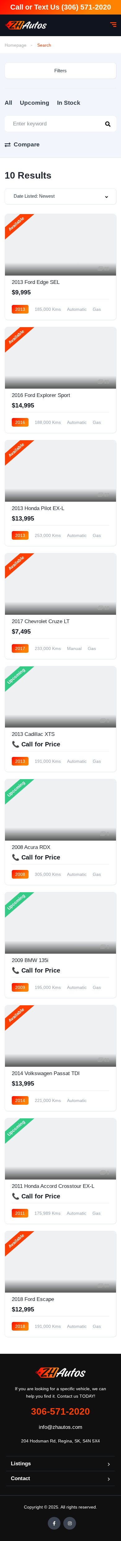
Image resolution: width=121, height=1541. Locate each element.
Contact (20, 1478)
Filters (60, 70)
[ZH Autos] (26, 25)
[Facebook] (54, 1523)
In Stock (68, 102)
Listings (21, 1464)
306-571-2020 (60, 1411)
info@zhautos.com (60, 1427)
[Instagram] (69, 1523)
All (8, 102)
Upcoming (34, 102)
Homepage (15, 45)
